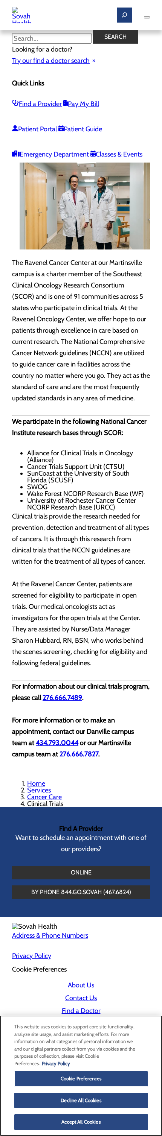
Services (39, 790)
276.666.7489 (62, 697)
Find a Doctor (81, 1010)
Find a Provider (40, 104)
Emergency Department (54, 154)
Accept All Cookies (80, 1122)
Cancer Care (44, 797)
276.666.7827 (79, 754)
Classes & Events (119, 154)
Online (81, 872)
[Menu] (147, 17)
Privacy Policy (31, 956)
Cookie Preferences (81, 1078)
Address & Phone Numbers (50, 935)
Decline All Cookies (81, 1100)
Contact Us (81, 998)
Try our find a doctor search (51, 60)
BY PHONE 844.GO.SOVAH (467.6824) (81, 892)
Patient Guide (83, 129)
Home (36, 783)
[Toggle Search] (124, 15)
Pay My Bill (83, 104)
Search (115, 36)
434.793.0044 (57, 743)
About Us (81, 985)
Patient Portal (37, 129)
